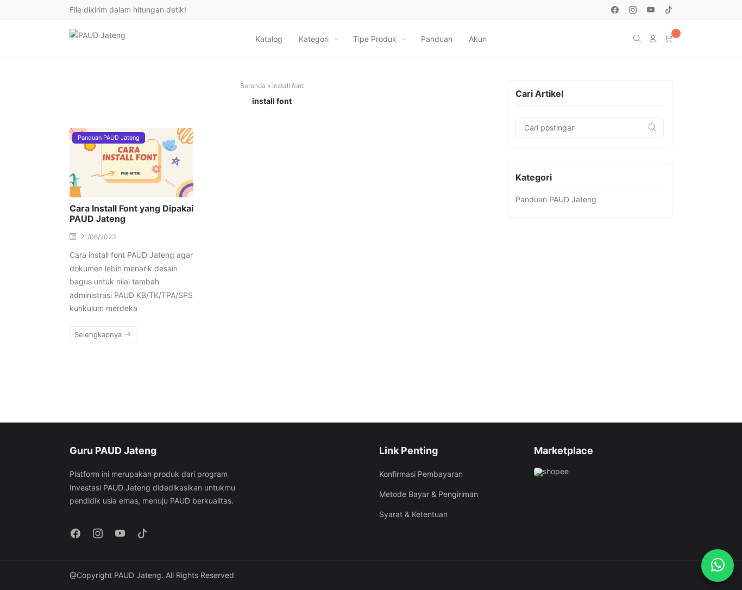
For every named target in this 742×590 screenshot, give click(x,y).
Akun (478, 39)
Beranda (253, 86)
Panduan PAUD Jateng (109, 137)
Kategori (314, 39)
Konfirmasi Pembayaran (421, 474)
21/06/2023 (98, 237)
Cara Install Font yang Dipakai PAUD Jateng (131, 213)
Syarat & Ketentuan (413, 514)
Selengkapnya (99, 334)
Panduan (436, 39)
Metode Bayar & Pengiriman (428, 494)
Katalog (268, 39)
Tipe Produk (375, 39)
